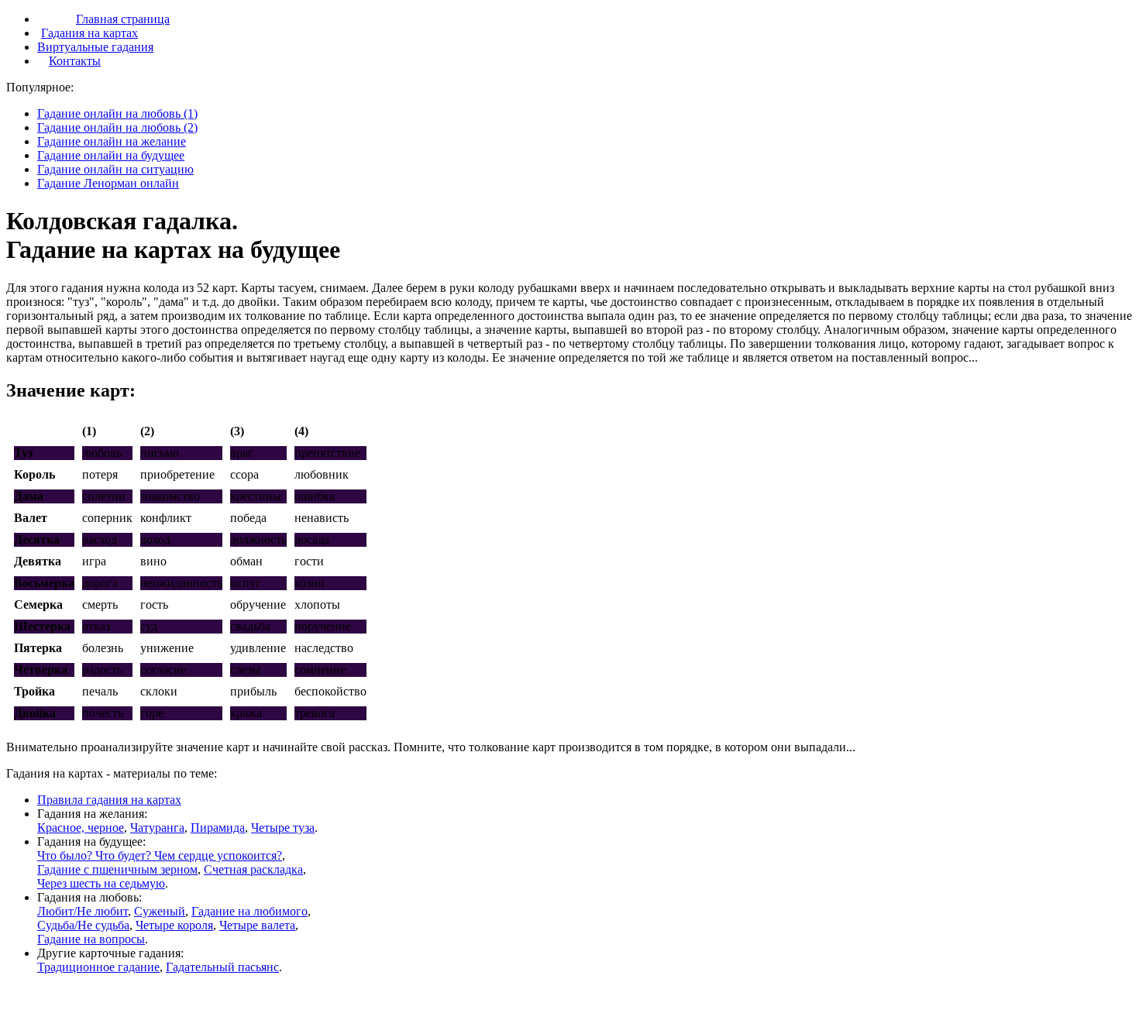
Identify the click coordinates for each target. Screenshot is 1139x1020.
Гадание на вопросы (91, 939)
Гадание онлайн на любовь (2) (117, 127)
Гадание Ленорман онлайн (108, 183)
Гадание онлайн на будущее (110, 155)
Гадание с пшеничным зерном (117, 869)
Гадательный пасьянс (222, 967)
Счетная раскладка (253, 869)
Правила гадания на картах (109, 799)
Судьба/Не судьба (83, 925)
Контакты (75, 60)
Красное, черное (80, 827)
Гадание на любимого (249, 911)
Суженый (159, 911)
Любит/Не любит (82, 911)
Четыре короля (174, 925)
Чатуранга (157, 827)
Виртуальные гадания (95, 46)
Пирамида (218, 827)
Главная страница (123, 19)
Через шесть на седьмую (101, 883)
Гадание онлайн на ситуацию (115, 169)
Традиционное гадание (98, 967)
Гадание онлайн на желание (111, 141)
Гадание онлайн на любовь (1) (117, 113)
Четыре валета (257, 925)
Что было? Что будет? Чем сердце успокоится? (159, 855)
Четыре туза (283, 827)
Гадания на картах (89, 32)
